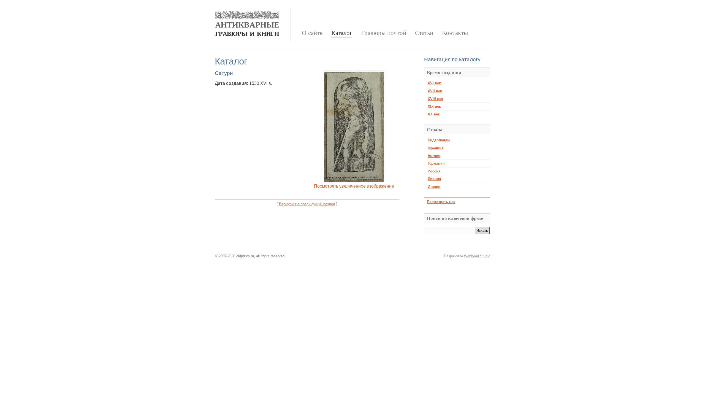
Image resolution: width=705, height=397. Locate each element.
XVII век (435, 91)
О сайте (312, 32)
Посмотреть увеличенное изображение (354, 186)
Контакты (455, 32)
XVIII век (435, 99)
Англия (434, 156)
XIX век (434, 106)
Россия (434, 171)
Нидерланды (439, 140)
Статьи (424, 32)
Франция (436, 148)
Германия (436, 163)
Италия (434, 187)
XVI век (434, 83)
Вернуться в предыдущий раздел (307, 204)
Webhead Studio (477, 256)
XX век (434, 114)
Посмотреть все (441, 202)
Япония (434, 179)
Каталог (341, 32)
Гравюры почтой (383, 32)
